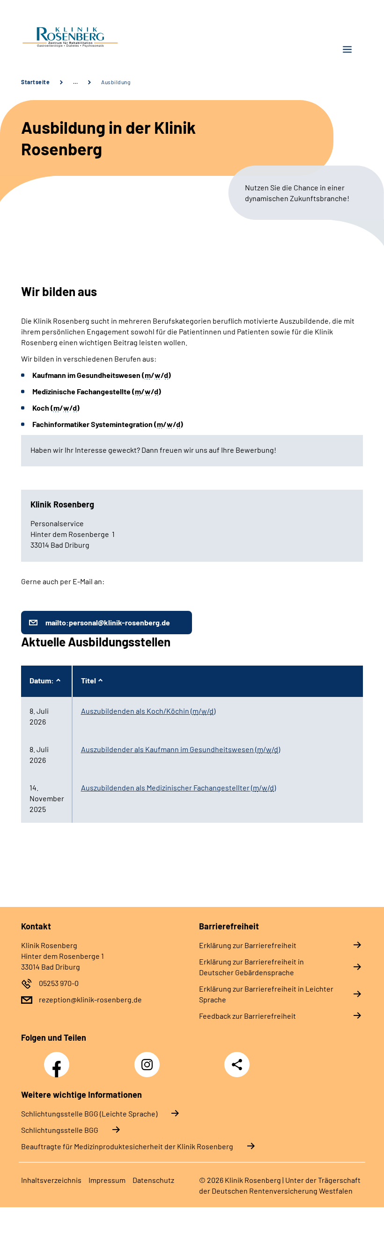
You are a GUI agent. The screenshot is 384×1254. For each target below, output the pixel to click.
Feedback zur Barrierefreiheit (247, 1015)
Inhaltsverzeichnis (51, 1179)
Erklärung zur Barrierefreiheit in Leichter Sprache (266, 994)
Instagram (149, 1059)
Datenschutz (153, 1179)
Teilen (237, 1064)
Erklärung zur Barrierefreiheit (247, 945)
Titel (88, 680)
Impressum (107, 1179)
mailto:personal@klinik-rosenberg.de (107, 622)
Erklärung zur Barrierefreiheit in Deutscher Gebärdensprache (251, 967)
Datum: (42, 680)
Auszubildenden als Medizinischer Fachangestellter (178, 787)
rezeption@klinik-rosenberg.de (90, 999)
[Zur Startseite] (103, 38)
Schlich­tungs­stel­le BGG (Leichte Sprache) (89, 1113)
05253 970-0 (59, 983)
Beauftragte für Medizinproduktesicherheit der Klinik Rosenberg (127, 1146)
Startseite (35, 82)
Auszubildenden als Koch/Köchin (148, 710)
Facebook (59, 1059)
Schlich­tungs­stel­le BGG (59, 1129)
